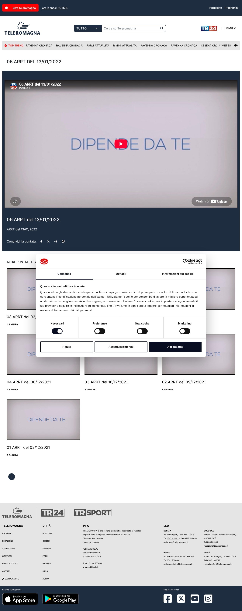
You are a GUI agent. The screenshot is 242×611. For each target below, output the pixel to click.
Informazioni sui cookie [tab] (177, 274)
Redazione (7, 541)
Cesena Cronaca (213, 45)
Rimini (45, 571)
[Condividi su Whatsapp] (63, 241)
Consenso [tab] (64, 274)
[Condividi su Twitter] (48, 241)
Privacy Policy (10, 563)
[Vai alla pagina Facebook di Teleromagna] (170, 601)
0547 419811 (172, 538)
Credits (6, 571)
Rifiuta (66, 346)
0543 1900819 (213, 560)
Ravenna (47, 563)
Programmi (231, 7)
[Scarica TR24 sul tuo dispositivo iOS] (20, 599)
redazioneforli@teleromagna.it (218, 564)
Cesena (46, 541)
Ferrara (47, 548)
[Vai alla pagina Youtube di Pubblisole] (195, 601)
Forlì (45, 556)
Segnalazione (11, 579)
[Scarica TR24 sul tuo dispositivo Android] (60, 599)
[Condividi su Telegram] (56, 241)
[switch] (99, 331)
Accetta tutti (175, 346)
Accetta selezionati (121, 346)
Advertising (8, 548)
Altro (46, 579)
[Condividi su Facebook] (41, 241)
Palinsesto (215, 7)
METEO (226, 45)
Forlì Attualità (97, 45)
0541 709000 (173, 560)
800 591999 (212, 542)
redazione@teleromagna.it (176, 542)
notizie (231, 28)
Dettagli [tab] (121, 274)
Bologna (47, 533)
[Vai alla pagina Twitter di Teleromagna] (181, 598)
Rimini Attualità (125, 45)
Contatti (7, 556)
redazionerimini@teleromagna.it (178, 564)
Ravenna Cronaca (39, 45)
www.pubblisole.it (91, 567)
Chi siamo (7, 533)
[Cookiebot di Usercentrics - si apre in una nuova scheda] (185, 261)
